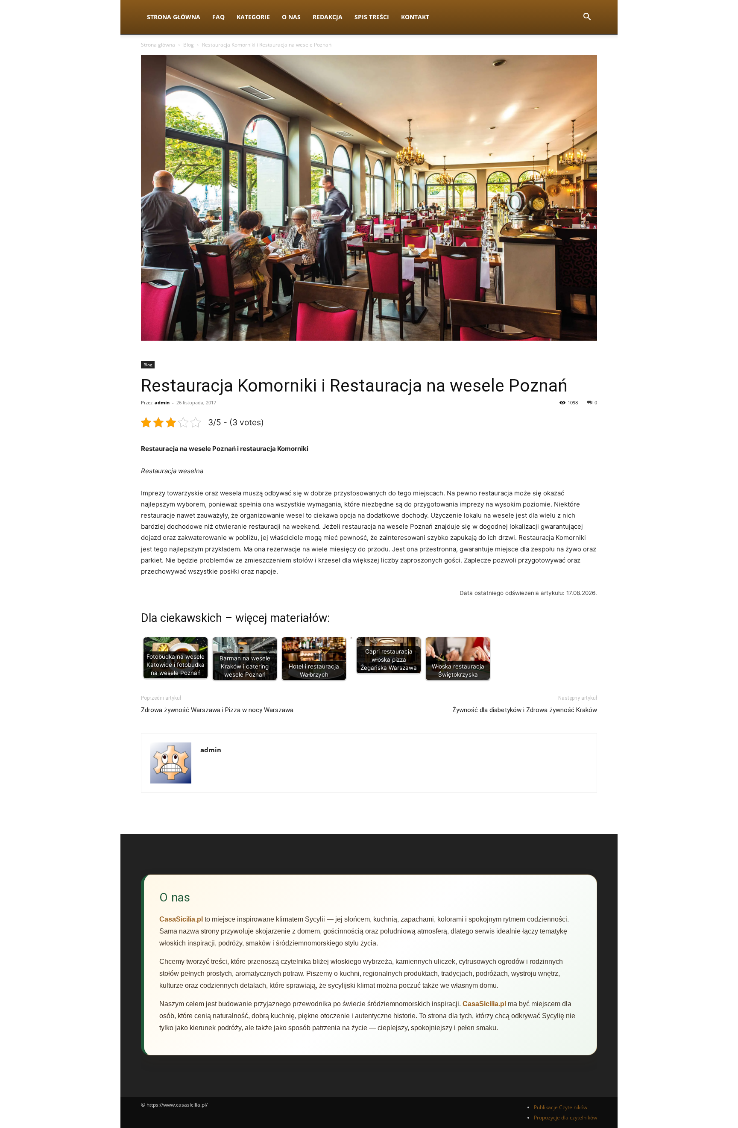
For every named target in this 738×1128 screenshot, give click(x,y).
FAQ (218, 17)
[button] (587, 18)
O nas (291, 17)
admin (162, 402)
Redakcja (328, 17)
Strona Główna (173, 17)
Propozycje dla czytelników (565, 1117)
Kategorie (253, 17)
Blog (188, 44)
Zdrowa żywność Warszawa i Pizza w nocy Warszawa (217, 710)
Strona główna (158, 44)
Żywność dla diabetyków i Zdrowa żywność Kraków (524, 710)
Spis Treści (371, 17)
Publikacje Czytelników (560, 1107)
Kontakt (415, 17)
